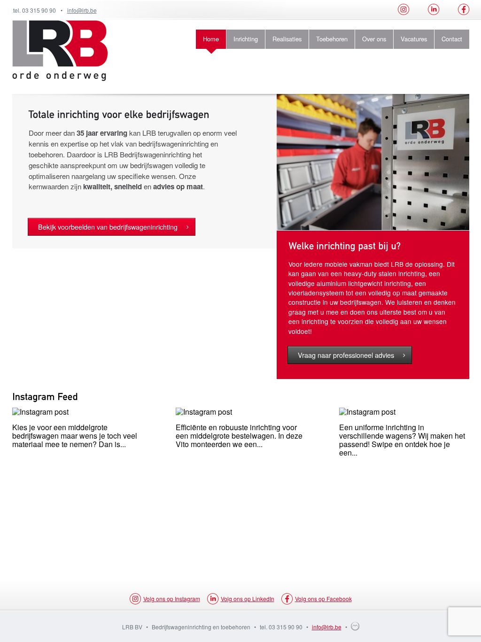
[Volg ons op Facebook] (463, 9)
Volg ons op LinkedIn (247, 599)
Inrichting (245, 38)
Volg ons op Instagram (171, 599)
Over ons (374, 38)
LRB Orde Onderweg (60, 50)
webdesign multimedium (355, 626)
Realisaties (287, 38)
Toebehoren (332, 38)
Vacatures (414, 38)
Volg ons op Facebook (323, 599)
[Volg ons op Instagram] (403, 9)
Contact (452, 38)
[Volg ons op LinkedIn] (433, 9)
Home (211, 38)
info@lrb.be (82, 10)
